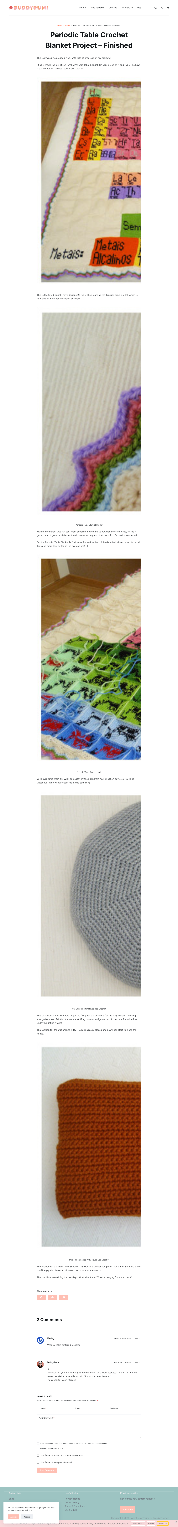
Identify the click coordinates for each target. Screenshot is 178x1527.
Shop (81, 7)
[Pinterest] (52, 1297)
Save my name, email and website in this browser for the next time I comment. (74, 1443)
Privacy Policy (57, 1448)
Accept (13, 1517)
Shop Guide (71, 1509)
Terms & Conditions (75, 1506)
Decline (27, 1517)
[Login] (162, 8)
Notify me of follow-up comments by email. (62, 1455)
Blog (139, 7)
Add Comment (47, 1418)
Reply (137, 1338)
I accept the (51, 1448)
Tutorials (125, 7)
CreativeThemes (161, 1518)
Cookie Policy (72, 1502)
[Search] (155, 8)
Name (42, 1408)
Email (78, 1408)
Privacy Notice (72, 1498)
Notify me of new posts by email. (57, 1462)
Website (114, 1408)
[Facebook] (41, 1297)
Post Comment (47, 1470)
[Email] (63, 1297)
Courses (113, 7)
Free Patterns (97, 7)
